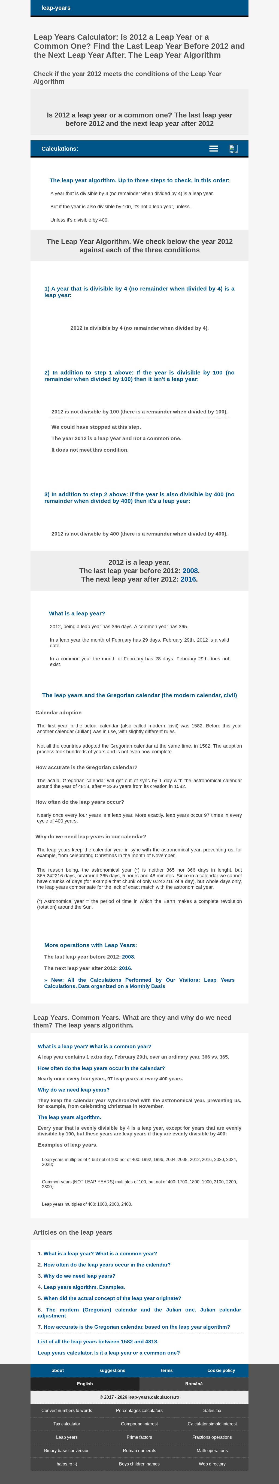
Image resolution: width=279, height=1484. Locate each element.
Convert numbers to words (66, 1410)
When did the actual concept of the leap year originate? (112, 1298)
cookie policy (221, 1370)
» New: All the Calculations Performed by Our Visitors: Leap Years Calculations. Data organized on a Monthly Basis (139, 983)
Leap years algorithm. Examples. (84, 1287)
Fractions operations (212, 1437)
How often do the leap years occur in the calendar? (101, 1068)
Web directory (212, 1464)
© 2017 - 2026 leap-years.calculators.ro (139, 1397)
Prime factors (139, 1437)
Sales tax (212, 1410)
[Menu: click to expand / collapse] (217, 148)
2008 (190, 571)
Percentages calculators (139, 1410)
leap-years (56, 7)
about (58, 1370)
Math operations (212, 1450)
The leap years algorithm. (69, 1117)
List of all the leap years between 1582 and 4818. (98, 1341)
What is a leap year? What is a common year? (94, 1046)
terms (167, 1370)
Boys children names (139, 1464)
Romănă (194, 1384)
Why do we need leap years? (74, 1090)
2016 (188, 579)
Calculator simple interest (212, 1424)
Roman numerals (139, 1450)
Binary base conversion (67, 1450)
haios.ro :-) (67, 1464)
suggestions (112, 1370)
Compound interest (139, 1424)
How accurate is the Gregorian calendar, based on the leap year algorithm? (137, 1327)
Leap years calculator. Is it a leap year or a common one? (109, 1353)
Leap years (67, 1437)
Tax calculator (66, 1424)
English (85, 1384)
